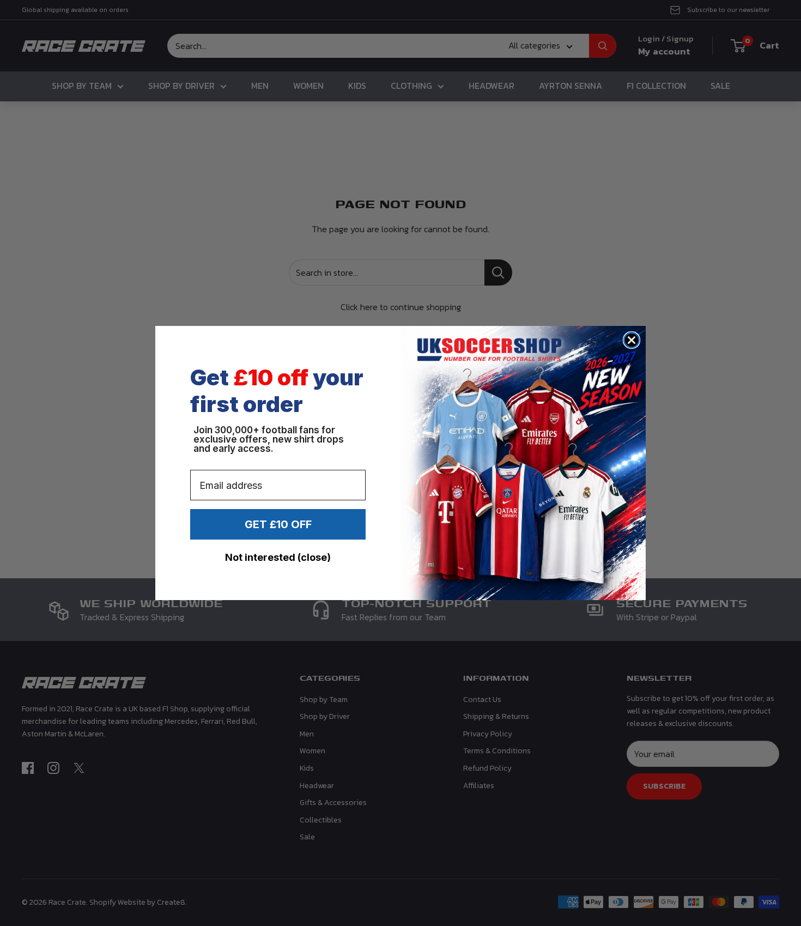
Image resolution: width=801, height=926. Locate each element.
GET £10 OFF (278, 524)
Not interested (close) (278, 557)
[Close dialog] (631, 340)
